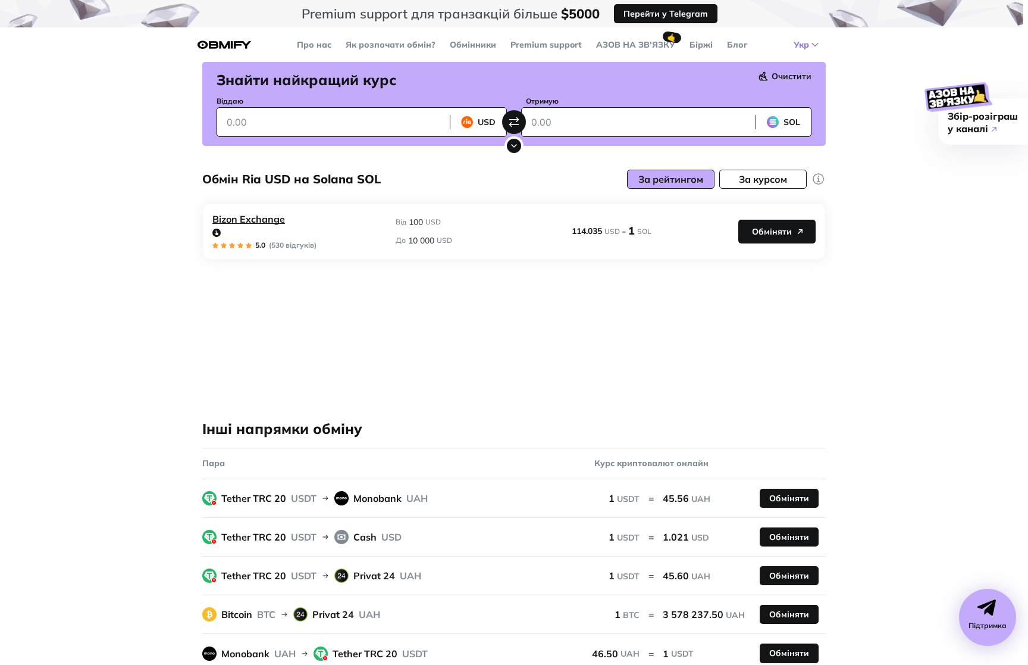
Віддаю (230, 100)
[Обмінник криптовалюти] (224, 45)
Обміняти (772, 231)
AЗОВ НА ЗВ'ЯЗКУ (635, 44)
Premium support (546, 44)
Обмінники (473, 44)
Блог (737, 44)
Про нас (314, 44)
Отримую (542, 100)
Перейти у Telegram (665, 13)
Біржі (701, 44)
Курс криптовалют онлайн (651, 463)
